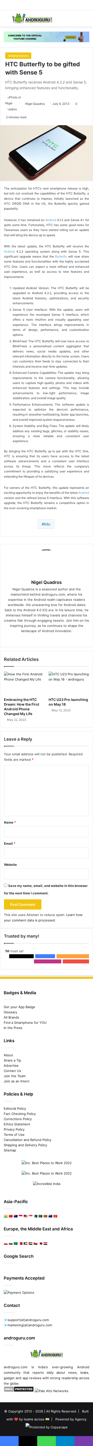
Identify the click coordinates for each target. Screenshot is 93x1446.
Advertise (11, 1065)
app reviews (32, 1378)
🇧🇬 (11, 1243)
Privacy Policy (14, 1129)
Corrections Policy (18, 1119)
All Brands (11, 1017)
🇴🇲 (35, 1243)
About (8, 1055)
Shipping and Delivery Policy (25, 1145)
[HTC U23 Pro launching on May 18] (69, 683)
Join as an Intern (17, 1081)
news (72, 1372)
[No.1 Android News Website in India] (32, 18)
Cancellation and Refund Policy (27, 1140)
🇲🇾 (26, 1216)
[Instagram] (64, 639)
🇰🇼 (26, 1243)
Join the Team (15, 1076)
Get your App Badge (19, 1007)
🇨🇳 (11, 1216)
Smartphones (18, 56)
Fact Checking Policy (20, 1114)
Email (9, 843)
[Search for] (86, 20)
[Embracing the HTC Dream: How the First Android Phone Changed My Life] (24, 683)
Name (10, 822)
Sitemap (10, 1150)
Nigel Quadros (35, 104)
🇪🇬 (45, 1243)
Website (10, 865)
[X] (43, 639)
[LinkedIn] (50, 639)
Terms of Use (14, 1135)
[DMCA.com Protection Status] (19, 1391)
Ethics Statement (17, 1124)
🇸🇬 (30, 1216)
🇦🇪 (30, 1243)
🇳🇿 (50, 1216)
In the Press (13, 1028)
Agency (81, 1419)
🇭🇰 (55, 1216)
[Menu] (6, 20)
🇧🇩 (40, 1216)
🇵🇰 (35, 1216)
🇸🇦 (16, 1243)
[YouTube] (57, 639)
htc (47, 524)
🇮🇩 (21, 1216)
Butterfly (61, 256)
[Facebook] (36, 639)
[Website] (29, 639)
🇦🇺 (16, 1216)
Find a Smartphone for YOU (25, 1023)
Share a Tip (12, 1060)
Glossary (10, 1012)
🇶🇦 (40, 1243)
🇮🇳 (6, 1216)
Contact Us (12, 1071)
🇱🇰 (45, 1216)
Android (50, 220)
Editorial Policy (15, 1108)
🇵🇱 (6, 1243)
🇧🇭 (21, 1243)
